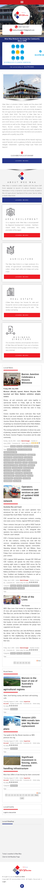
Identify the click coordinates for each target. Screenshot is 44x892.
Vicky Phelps (17, 481)
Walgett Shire (31, 454)
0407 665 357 (23, 27)
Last (22, 798)
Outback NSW (8, 457)
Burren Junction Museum (24, 449)
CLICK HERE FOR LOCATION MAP (22, 156)
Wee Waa (19, 446)
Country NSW (28, 457)
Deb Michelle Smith (21, 475)
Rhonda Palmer (8, 478)
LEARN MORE (22, 160)
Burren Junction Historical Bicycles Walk (15, 454)
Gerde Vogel (19, 473)
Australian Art (22, 465)
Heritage (14, 460)
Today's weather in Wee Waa (11, 854)
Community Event (17, 467)
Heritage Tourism (8, 462)
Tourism (25, 462)
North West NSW (18, 457)
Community (18, 462)
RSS (39, 660)
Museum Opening (28, 467)
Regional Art (31, 465)
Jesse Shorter (28, 473)
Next (36, 795)
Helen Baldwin (32, 462)
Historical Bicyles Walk (10, 452)
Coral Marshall (8, 481)
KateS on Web (20, 876)
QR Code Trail (26, 470)
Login (4, 881)
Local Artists (7, 467)
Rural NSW (7, 460)
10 (32, 795)
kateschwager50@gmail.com (23, 30)
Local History (21, 460)
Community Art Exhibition (11, 465)
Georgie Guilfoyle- (9, 475)
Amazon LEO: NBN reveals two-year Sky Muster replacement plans (21, 723)
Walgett (36, 446)
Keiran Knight (26, 478)
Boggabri (13, 585)
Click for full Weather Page (11, 857)
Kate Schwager (25, 441)
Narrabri (13, 446)
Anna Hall (30, 475)
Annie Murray (17, 478)
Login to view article (9, 812)
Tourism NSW (8, 470)
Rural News (14, 709)
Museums (29, 460)
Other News (13, 588)
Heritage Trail (17, 470)
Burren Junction (28, 446)
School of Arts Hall (9, 473)
